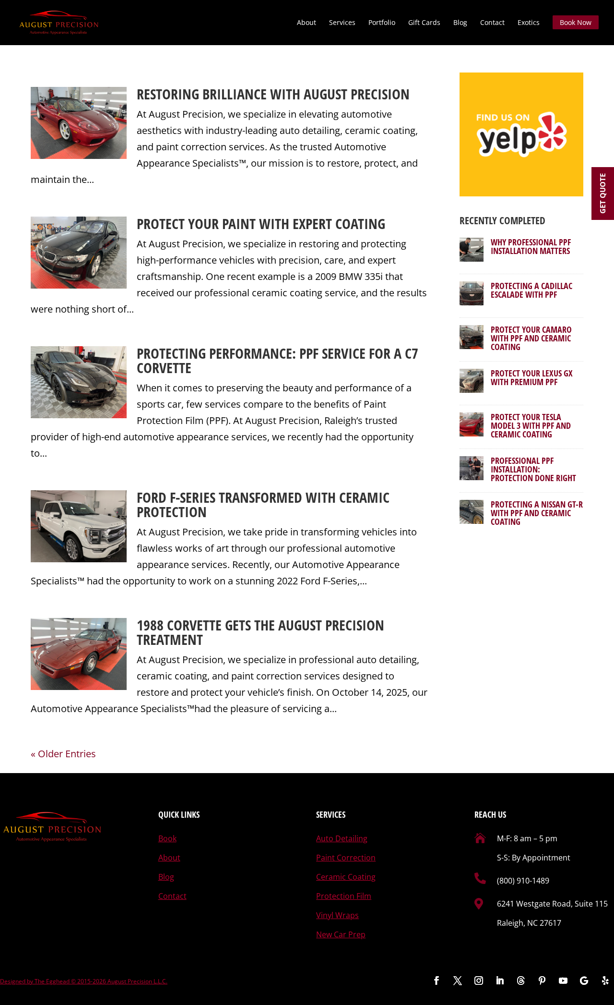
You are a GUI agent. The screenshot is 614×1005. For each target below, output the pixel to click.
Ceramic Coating (346, 877)
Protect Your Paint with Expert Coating (261, 223)
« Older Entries (63, 753)
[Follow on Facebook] (436, 980)
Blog (460, 23)
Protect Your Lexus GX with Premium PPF (532, 377)
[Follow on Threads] (521, 980)
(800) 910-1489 (523, 880)
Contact (492, 23)
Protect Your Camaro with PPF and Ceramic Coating (531, 338)
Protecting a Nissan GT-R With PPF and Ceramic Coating (537, 512)
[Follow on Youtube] (563, 980)
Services (342, 23)
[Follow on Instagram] (478, 980)
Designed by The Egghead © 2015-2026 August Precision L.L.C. (83, 981)
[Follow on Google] (584, 980)
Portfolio (381, 23)
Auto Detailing (341, 838)
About (306, 23)
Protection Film (343, 896)
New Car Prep (341, 934)
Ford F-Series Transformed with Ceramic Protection (263, 504)
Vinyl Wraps (337, 915)
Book (167, 838)
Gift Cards (424, 23)
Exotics (529, 23)
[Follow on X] (457, 980)
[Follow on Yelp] (605, 980)
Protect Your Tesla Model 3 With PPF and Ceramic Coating (531, 425)
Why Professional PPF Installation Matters (531, 246)
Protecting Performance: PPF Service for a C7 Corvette (277, 360)
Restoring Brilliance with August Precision (273, 94)
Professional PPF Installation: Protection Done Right (533, 469)
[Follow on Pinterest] (542, 980)
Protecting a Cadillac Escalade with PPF (531, 290)
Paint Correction (346, 857)
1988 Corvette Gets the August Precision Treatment (260, 632)
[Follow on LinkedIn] (499, 980)
